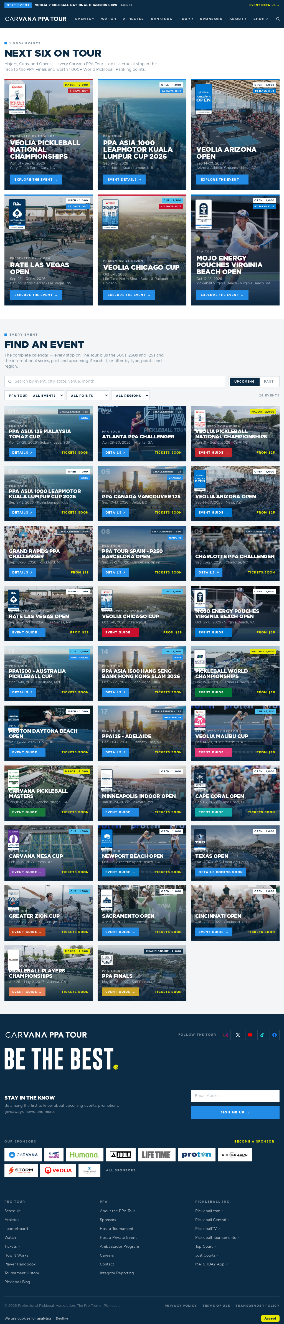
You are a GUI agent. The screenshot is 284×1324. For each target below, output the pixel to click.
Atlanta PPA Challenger (138, 436)
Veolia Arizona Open (226, 153)
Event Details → (264, 5)
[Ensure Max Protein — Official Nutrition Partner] (54, 1154)
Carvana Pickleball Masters (38, 794)
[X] (238, 1035)
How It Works (16, 1255)
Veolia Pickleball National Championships (45, 149)
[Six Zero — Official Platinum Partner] (235, 1154)
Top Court (205, 1247)
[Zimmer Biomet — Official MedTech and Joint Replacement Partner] (89, 1170)
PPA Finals (117, 976)
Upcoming (244, 381)
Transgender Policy (257, 1305)
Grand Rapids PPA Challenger (34, 554)
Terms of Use (216, 1305)
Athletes (133, 19)
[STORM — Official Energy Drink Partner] (21, 1170)
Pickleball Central (212, 1220)
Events (84, 19)
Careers (107, 1255)
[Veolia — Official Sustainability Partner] (58, 1170)
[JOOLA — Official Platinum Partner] (121, 1154)
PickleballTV (207, 1229)
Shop (260, 19)
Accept (270, 1318)
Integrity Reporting (117, 1273)
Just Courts (207, 1255)
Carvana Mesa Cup (36, 856)
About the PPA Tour (117, 1211)
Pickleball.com (209, 1211)
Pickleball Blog (17, 1282)
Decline (62, 1318)
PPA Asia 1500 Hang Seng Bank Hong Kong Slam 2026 (141, 674)
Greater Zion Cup (34, 916)
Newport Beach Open (133, 856)
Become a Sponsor (257, 1141)
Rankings (162, 19)
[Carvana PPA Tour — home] (35, 19)
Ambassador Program (119, 1247)
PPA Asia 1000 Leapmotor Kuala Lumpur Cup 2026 (138, 149)
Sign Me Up (235, 1112)
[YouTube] (250, 1035)
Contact (107, 1264)
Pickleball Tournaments (217, 1238)
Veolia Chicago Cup (141, 267)
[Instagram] (226, 1035)
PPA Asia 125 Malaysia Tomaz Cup (40, 434)
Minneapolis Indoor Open (139, 796)
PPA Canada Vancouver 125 (141, 496)
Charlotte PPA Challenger (235, 556)
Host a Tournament (116, 1229)
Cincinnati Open (218, 916)
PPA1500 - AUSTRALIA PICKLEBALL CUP (37, 674)
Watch (108, 19)
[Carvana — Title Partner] (23, 1154)
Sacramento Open (128, 916)
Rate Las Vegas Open (39, 268)
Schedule (12, 1211)
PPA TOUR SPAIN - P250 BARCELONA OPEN (132, 554)
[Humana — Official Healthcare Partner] (84, 1154)
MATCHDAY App (211, 1264)
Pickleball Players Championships (37, 973)
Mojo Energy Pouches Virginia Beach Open (229, 265)
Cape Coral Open (219, 796)
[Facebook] (275, 1035)
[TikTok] (262, 1035)
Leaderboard (16, 1229)
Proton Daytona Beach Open (43, 734)
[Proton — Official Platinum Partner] (196, 1154)
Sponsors (211, 19)
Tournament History (21, 1273)
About (238, 19)
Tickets (12, 1247)
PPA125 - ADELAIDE (126, 736)
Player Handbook (20, 1264)
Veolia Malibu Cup (221, 736)
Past (269, 381)
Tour (186, 19)
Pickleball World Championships (221, 674)
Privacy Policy (181, 1305)
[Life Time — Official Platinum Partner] (157, 1154)
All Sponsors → (123, 1170)
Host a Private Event (118, 1238)
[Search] (278, 19)
